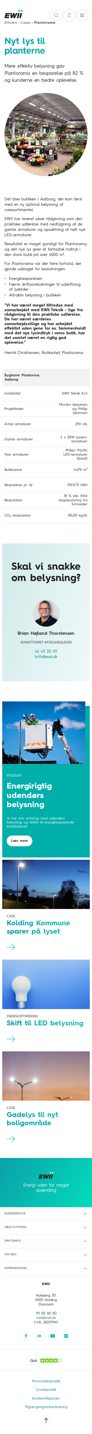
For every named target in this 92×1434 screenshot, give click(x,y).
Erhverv (10, 23)
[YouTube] (52, 1335)
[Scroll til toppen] (46, 1420)
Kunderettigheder (46, 1398)
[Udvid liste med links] (85, 1214)
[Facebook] (25, 1335)
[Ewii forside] (13, 15)
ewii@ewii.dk (46, 1318)
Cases (26, 23)
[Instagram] (66, 1335)
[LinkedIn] (39, 1335)
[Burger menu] (82, 15)
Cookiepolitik (46, 1390)
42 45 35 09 (46, 651)
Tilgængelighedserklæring (46, 1407)
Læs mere (19, 841)
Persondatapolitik (46, 1381)
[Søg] (56, 15)
